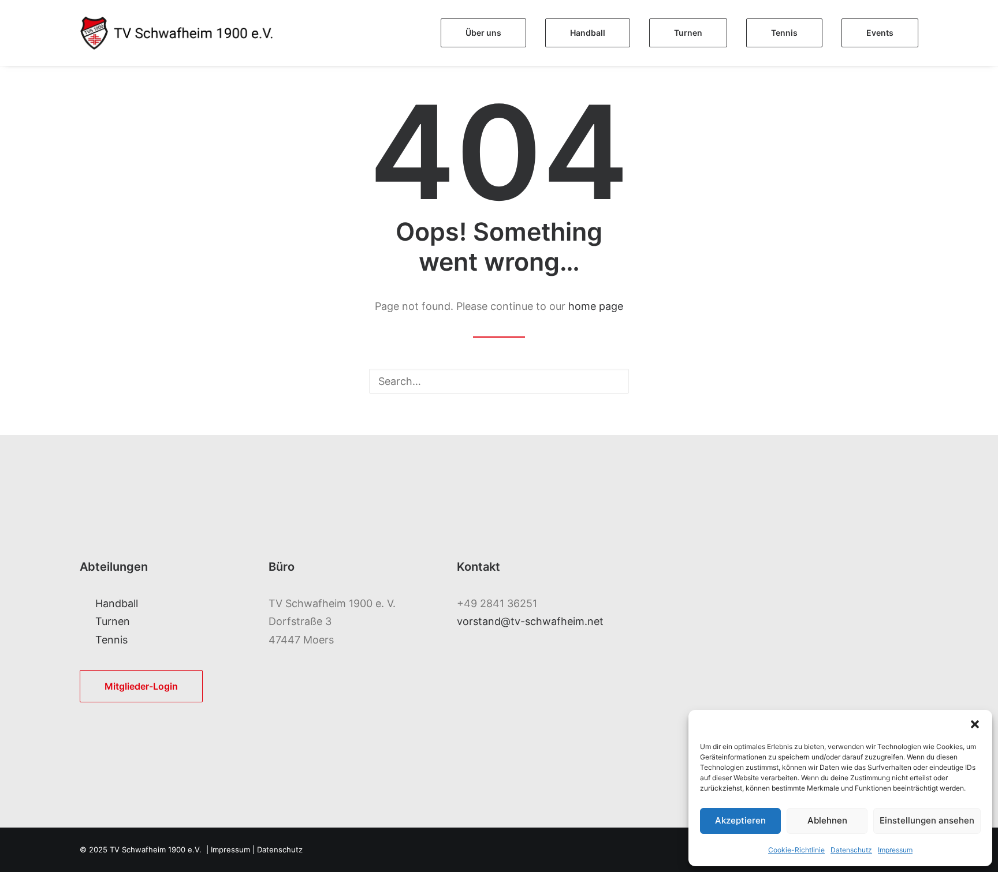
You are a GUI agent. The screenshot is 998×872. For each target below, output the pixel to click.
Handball (116, 603)
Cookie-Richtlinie (796, 849)
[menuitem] (487, 33)
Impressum (895, 849)
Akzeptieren (740, 820)
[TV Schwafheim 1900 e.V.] (188, 33)
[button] (975, 724)
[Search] (499, 381)
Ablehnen (827, 820)
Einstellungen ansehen (927, 820)
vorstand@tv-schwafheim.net (530, 621)
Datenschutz (851, 849)
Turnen (112, 621)
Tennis (111, 640)
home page (595, 306)
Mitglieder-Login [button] (141, 686)
